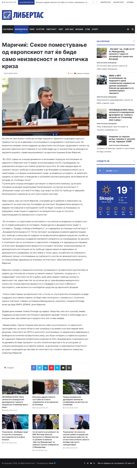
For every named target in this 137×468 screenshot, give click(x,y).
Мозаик (79, 29)
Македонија (21, 29)
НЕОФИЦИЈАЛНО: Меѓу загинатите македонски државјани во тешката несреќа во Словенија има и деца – (15, 402)
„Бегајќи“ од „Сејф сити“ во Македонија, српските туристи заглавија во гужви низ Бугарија (122, 54)
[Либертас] (23, 15)
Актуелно (104, 63)
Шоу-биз (69, 29)
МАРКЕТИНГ (118, 2)
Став (87, 29)
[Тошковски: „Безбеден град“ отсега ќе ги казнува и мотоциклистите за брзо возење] (15, 421)
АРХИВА (130, 2)
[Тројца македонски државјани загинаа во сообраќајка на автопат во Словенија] (76, 386)
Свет (60, 29)
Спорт (95, 29)
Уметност (51, 29)
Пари (31, 29)
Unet (51, 463)
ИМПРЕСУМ (105, 2)
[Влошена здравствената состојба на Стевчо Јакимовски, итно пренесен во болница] (46, 386)
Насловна (8, 29)
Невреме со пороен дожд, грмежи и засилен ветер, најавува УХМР (122, 139)
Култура (40, 29)
